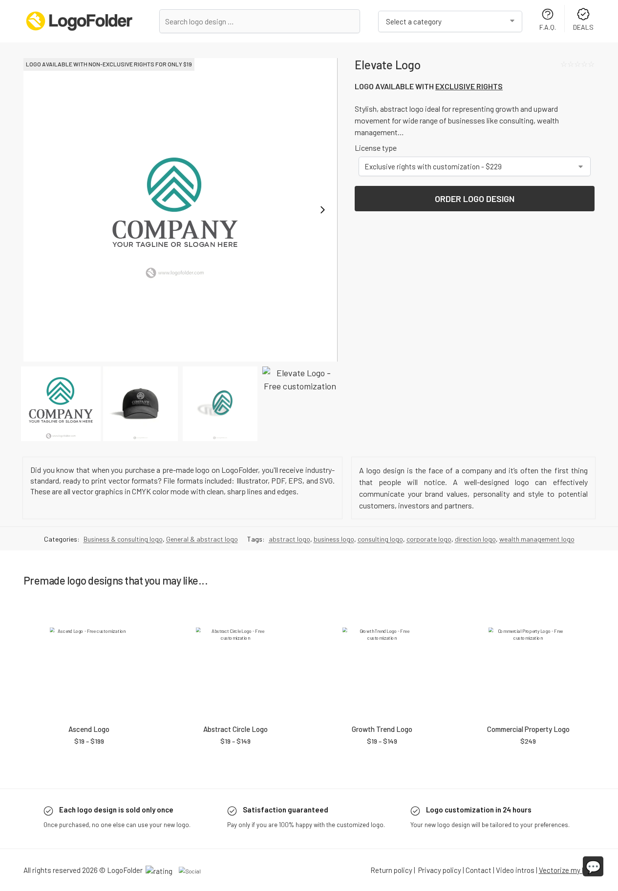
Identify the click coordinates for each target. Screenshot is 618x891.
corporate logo (428, 539)
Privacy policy (439, 870)
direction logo (475, 539)
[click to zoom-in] (180, 210)
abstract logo (289, 539)
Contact (478, 870)
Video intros (515, 870)
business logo (334, 539)
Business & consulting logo (123, 539)
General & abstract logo (202, 539)
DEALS (583, 27)
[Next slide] (322, 210)
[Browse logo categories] (450, 21)
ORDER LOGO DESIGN (474, 198)
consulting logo (380, 539)
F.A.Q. (547, 27)
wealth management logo (537, 539)
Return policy (391, 870)
